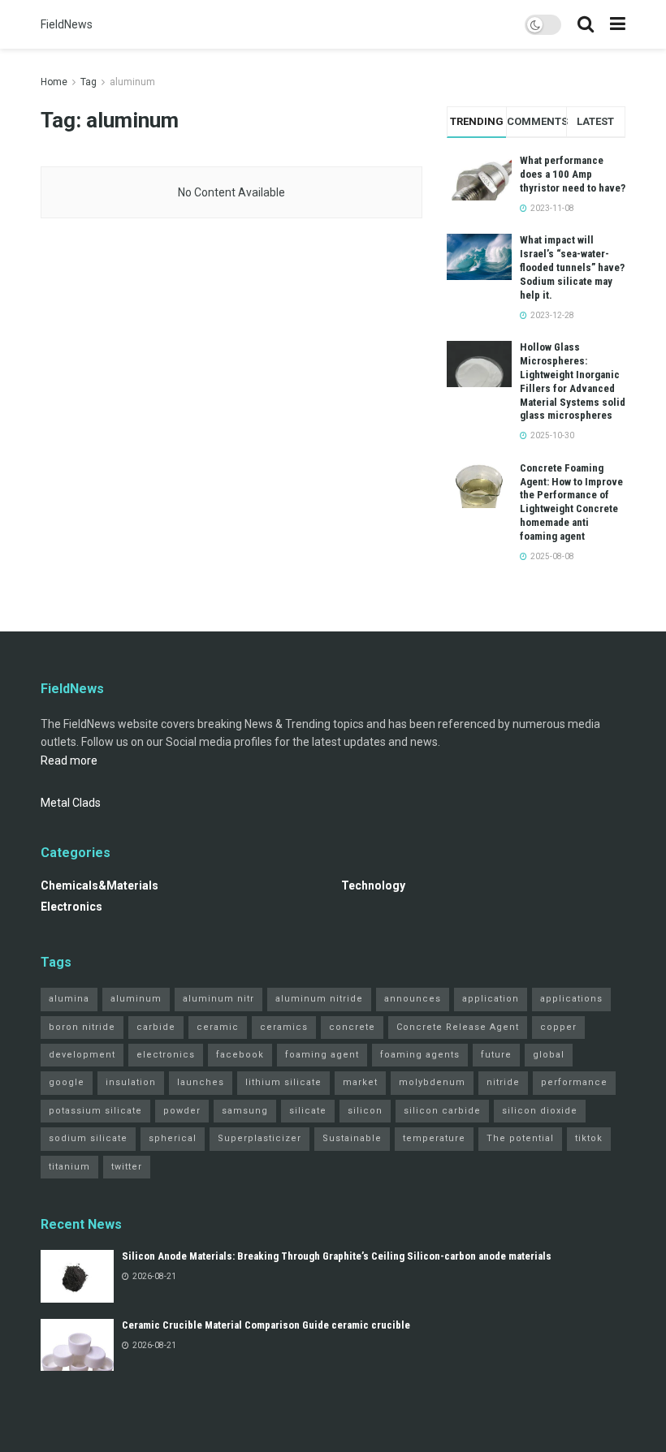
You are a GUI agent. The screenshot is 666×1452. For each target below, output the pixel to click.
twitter (126, 1166)
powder (182, 1110)
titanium (69, 1166)
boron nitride (82, 1027)
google (66, 1082)
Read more (69, 760)
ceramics (284, 1027)
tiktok (589, 1138)
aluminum (132, 82)
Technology (373, 885)
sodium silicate (88, 1138)
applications (571, 998)
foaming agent (322, 1054)
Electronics (71, 906)
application (490, 998)
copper (558, 1027)
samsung (245, 1110)
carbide (155, 1027)
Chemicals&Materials (99, 885)
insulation (131, 1082)
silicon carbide (442, 1110)
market (360, 1082)
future (496, 1054)
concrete (352, 1027)
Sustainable (352, 1138)
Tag (88, 82)
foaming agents (420, 1054)
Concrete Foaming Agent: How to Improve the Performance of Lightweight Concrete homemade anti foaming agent (571, 502)
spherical (173, 1138)
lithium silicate (283, 1082)
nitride (503, 1082)
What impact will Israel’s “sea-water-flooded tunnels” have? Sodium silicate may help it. (572, 267)
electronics (165, 1054)
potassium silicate (95, 1110)
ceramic (218, 1027)
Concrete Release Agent (457, 1027)
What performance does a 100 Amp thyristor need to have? (572, 174)
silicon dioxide (539, 1110)
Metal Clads (71, 802)
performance (574, 1082)
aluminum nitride (319, 998)
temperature (434, 1138)
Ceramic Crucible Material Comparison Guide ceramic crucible (266, 1325)
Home (54, 82)
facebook (240, 1054)
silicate (308, 1110)
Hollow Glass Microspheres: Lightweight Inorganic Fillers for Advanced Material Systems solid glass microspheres (572, 381)
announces (412, 998)
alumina (69, 998)
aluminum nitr (218, 998)
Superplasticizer (259, 1138)
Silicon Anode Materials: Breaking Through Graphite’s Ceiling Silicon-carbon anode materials (336, 1256)
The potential (520, 1138)
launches (200, 1082)
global (548, 1054)
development (82, 1054)
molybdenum (432, 1082)
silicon (365, 1110)
